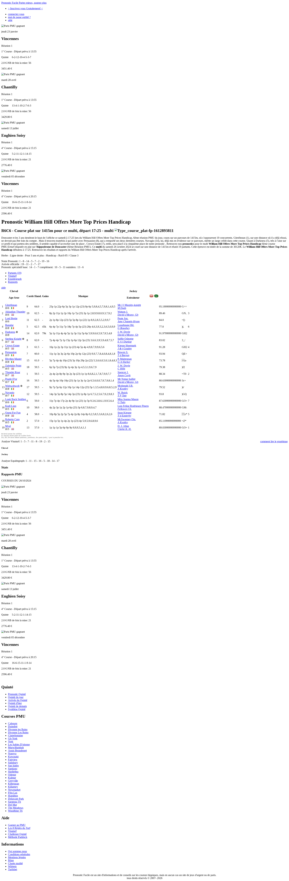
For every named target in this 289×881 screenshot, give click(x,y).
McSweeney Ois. (127, 419)
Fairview (12, 759)
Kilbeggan (13, 783)
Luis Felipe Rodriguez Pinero (133, 406)
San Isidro (13, 765)
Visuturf (12, 275)
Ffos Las (12, 792)
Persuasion (11, 352)
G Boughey (124, 328)
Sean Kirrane (124, 412)
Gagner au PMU (17, 825)
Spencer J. (123, 372)
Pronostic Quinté (17, 694)
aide (10, 20)
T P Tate (122, 395)
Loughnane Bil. (126, 325)
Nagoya (12, 753)
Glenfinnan (11, 305)
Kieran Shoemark (127, 345)
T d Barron (123, 355)
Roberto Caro (12, 419)
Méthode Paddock (17, 837)
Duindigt (12, 726)
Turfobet (12, 869)
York (10, 741)
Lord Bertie (11, 318)
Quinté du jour (15, 697)
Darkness (10, 332)
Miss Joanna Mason (128, 399)
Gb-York (12, 738)
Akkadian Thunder (15, 311)
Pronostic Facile (23, 2)
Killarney (13, 786)
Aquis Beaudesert (17, 750)
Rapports (13, 282)
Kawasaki (13, 756)
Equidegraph (15, 278)
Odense (12, 774)
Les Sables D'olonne (19, 744)
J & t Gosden (125, 348)
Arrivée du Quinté (17, 700)
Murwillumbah (16, 747)
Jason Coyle (124, 375)
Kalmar (12, 777)
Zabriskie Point (13, 365)
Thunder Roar (12, 372)
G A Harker (124, 362)
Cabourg (12, 723)
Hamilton (13, 795)
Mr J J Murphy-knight (129, 305)
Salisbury (13, 762)
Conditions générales (19, 854)
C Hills (121, 368)
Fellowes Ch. (125, 409)
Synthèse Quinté (16, 709)
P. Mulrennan (125, 358)
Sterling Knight (13, 338)
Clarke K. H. (124, 429)
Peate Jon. (123, 318)
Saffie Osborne (125, 338)
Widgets (12, 866)
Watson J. (123, 311)
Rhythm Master (13, 358)
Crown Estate (12, 345)
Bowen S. (123, 352)
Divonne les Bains (17, 729)
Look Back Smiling (15, 399)
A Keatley (123, 388)
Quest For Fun (13, 412)
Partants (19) (14, 272)
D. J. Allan (123, 426)
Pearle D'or (11, 379)
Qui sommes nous (17, 851)
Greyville (13, 780)
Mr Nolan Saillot (126, 379)
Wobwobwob (12, 385)
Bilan (11, 860)
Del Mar (12, 804)
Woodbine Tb (15, 810)
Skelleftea (13, 771)
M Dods (122, 308)
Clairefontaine (15, 735)
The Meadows (15, 807)
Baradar (9, 325)
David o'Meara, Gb (128, 314)
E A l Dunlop (125, 341)
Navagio (9, 392)
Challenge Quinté (17, 834)
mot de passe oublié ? (19, 17)
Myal (8, 426)
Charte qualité (15, 863)
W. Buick (123, 392)
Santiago (12, 768)
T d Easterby (124, 415)
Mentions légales (17, 857)
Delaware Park (16, 798)
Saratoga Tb (14, 801)
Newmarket (14, 789)
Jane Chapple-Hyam (129, 321)
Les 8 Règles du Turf (19, 828)
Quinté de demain (17, 706)
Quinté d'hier (15, 703)
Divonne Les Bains (18, 732)
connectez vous (16, 14)
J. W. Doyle (124, 331)
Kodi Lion (10, 406)
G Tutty (121, 402)
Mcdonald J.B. (125, 385)
